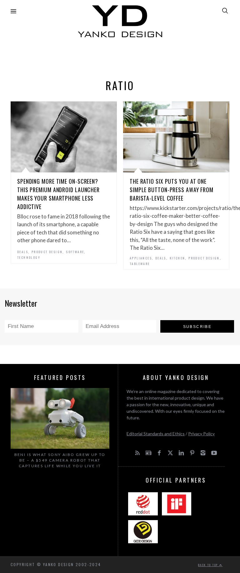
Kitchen (177, 258)
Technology (28, 257)
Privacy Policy (201, 433)
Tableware (140, 263)
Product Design (47, 251)
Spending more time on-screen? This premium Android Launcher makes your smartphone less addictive (58, 194)
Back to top (208, 565)
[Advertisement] (120, 57)
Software (75, 251)
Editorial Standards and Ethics (156, 433)
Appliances (141, 258)
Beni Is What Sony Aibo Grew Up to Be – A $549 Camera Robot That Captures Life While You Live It (60, 460)
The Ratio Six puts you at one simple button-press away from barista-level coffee (171, 189)
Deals (22, 251)
